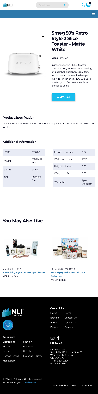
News (67, 313)
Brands (54, 327)
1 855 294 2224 (60, 360)
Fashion (27, 341)
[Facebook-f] (58, 338)
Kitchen (7, 346)
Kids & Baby (9, 360)
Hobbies (27, 351)
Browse (54, 317)
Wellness (28, 346)
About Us (55, 322)
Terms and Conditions (82, 385)
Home (53, 313)
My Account (71, 322)
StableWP (30, 382)
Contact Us (70, 317)
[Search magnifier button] (66, 5)
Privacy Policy (60, 385)
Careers (68, 327)
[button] (93, 13)
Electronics (9, 341)
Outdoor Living (11, 356)
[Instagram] (52, 338)
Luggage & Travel (32, 356)
